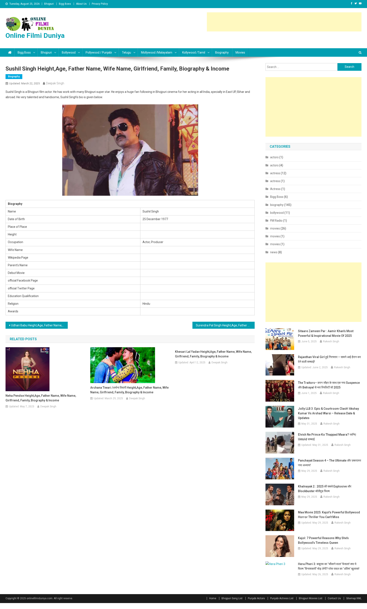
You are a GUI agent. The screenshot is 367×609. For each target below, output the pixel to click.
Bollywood (69, 52)
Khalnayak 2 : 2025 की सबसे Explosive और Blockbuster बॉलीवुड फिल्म (324, 489)
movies (240, 52)
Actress (275, 189)
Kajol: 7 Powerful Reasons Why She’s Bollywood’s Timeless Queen (323, 540)
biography (222, 52)
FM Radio (276, 220)
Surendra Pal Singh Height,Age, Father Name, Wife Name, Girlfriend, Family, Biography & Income (225, 325)
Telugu (126, 52)
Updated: (24, 83)
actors (274, 157)
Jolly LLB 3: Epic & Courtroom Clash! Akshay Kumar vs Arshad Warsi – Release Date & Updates (328, 413)
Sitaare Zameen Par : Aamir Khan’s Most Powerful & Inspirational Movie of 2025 (325, 333)
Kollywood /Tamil (193, 52)
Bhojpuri (49, 3)
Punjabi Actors (256, 598)
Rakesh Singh (331, 341)
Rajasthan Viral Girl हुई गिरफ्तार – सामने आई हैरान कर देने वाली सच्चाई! (329, 359)
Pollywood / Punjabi (99, 52)
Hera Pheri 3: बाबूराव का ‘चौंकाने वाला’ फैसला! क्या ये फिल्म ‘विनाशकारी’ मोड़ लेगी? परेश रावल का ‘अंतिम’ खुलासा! (328, 566)
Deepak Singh (55, 83)
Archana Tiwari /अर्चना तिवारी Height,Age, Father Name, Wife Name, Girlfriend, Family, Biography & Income (129, 390)
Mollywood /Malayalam (156, 52)
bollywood (277, 212)
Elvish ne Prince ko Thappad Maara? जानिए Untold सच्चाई (327, 437)
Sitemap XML (353, 598)
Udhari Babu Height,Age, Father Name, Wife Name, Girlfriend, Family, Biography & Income (39, 325)
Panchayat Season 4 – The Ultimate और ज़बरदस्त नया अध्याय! (329, 463)
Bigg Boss (65, 3)
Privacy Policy (100, 3)
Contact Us (334, 598)
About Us (81, 3)
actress (275, 173)
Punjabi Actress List (282, 598)
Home (212, 598)
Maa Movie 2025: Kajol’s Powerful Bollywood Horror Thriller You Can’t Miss (329, 515)
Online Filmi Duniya (35, 35)
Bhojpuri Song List (232, 598)
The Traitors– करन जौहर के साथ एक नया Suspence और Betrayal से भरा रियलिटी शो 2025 (329, 385)
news (273, 252)
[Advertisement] (284, 21)
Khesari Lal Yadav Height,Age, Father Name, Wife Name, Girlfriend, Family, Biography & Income (213, 354)
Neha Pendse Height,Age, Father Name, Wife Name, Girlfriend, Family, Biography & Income (41, 398)
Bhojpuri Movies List (310, 598)
